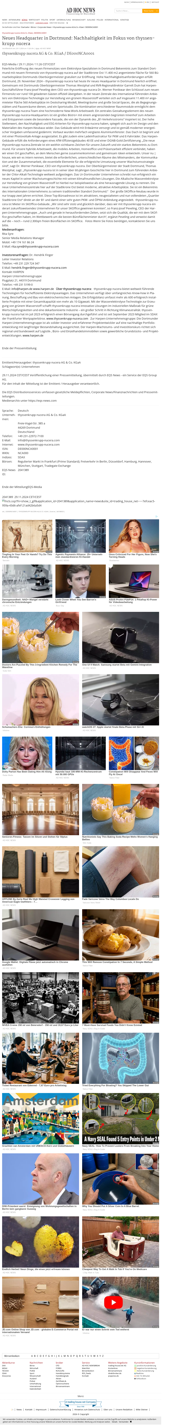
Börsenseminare (63, 1386)
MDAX (4, 1368)
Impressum (41, 1409)
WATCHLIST (155, 2)
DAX (4, 1365)
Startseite (25, 27)
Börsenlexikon (12, 1355)
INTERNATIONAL (112, 20)
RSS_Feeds (86, 1373)
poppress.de (113, 1376)
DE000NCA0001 (40, 33)
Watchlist (86, 1368)
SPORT (52, 20)
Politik (32, 1370)
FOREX (59, 1368)
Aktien (58, 1378)
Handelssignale (62, 1376)
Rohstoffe (60, 1370)
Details (115, 1421)
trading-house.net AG (117, 1365)
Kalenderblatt (35, 1389)
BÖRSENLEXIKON (137, 2)
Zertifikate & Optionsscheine (62, 1382)
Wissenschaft (35, 1376)
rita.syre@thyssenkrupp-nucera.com (35, 246)
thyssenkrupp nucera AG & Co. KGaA (17, 33)
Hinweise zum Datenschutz (87, 1409)
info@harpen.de (21, 289)
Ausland (33, 1378)
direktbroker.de (114, 1373)
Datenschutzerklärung (60, 1409)
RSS (147, 2)
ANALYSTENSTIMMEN (27, 23)
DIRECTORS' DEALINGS (56, 23)
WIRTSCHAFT (34, 20)
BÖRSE (24, 20)
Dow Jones (6, 1376)
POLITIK (44, 20)
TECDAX (5, 1370)
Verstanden (124, 1421)
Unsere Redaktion (124, 1409)
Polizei (32, 1381)
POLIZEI (100, 20)
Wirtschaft (34, 1368)
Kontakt (85, 1376)
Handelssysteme (63, 1373)
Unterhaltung (35, 1383)
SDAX (4, 1373)
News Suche (148, 11)
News (19, 1409)
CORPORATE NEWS (41, 23)
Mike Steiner (142, 1409)
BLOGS (126, 2)
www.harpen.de (43, 289)
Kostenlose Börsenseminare (115, 1369)
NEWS (4, 20)
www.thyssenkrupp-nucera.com (67, 318)
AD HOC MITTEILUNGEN (10, 23)
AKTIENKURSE (14, 20)
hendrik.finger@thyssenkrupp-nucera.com (39, 268)
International (35, 1386)
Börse (33, 27)
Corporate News (44, 27)
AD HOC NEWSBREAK (91, 1365)
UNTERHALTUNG (64, 20)
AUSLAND (91, 20)
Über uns (108, 1409)
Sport (32, 1373)
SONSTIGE (124, 20)
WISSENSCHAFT (79, 20)
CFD (57, 1365)
